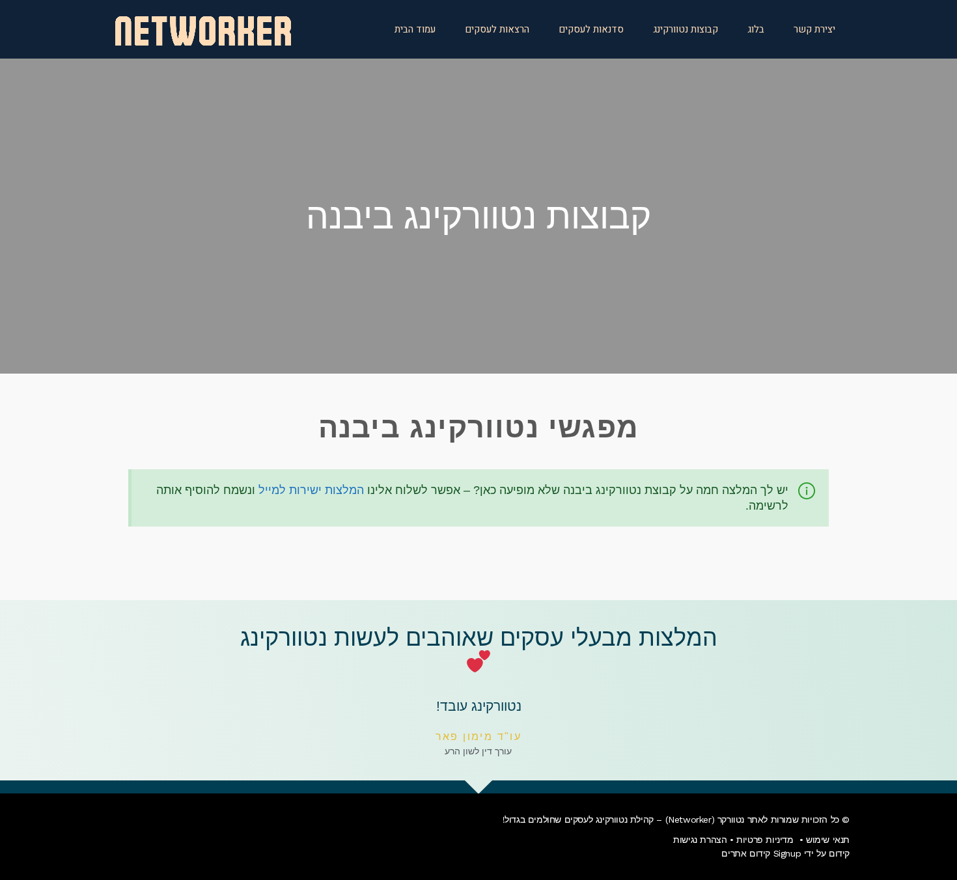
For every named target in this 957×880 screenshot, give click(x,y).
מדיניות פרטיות (764, 839)
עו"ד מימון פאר (479, 736)
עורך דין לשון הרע (478, 751)
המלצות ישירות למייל (311, 490)
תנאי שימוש (828, 839)
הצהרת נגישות (700, 839)
